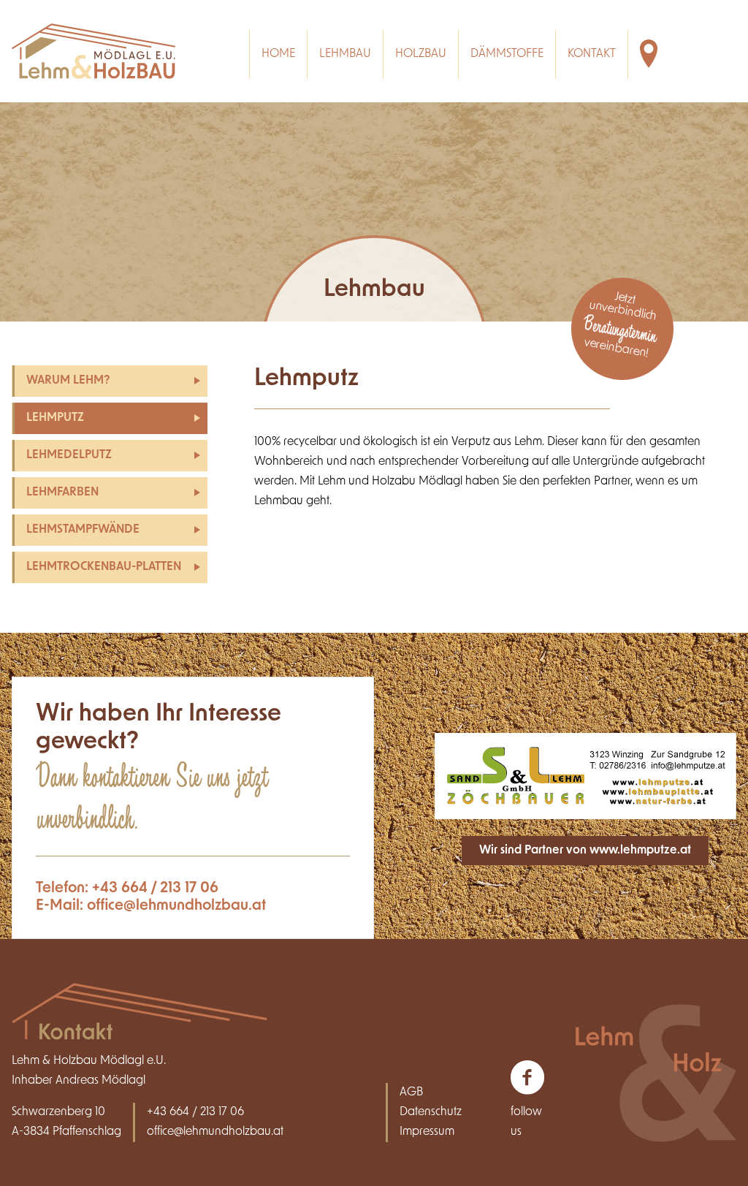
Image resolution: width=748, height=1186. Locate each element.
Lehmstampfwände (83, 530)
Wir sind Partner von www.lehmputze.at (585, 850)
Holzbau (420, 54)
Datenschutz (431, 1112)
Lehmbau (345, 54)
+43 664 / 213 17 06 (155, 888)
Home (278, 54)
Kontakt (592, 54)
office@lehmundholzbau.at (176, 906)
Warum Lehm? (68, 381)
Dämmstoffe (506, 54)
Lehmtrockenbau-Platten (103, 567)
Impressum (427, 1132)
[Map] (657, 54)
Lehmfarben (62, 492)
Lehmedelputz (69, 455)
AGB (411, 1092)
